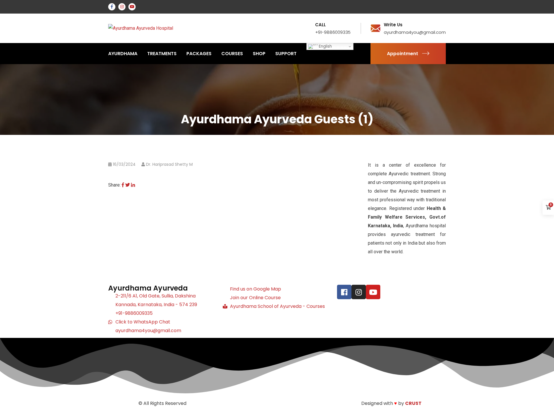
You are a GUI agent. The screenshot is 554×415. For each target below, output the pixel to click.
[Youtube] (373, 292)
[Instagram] (358, 292)
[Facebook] (123, 185)
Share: (114, 185)
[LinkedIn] (133, 185)
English (325, 46)
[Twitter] (127, 185)
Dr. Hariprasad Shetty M (169, 164)
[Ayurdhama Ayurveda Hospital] (140, 28)
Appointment (402, 53)
